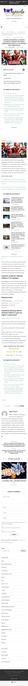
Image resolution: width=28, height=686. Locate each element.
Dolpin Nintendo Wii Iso (6, 574)
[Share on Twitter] (18, 406)
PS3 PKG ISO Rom (5, 616)
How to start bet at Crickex (10, 93)
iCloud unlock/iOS (5, 596)
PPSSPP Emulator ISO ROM (7, 606)
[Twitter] (14, 21)
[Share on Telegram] (21, 406)
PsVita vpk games (5, 619)
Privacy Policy (4, 648)
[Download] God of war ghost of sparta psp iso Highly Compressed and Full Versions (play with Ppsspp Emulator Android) (13, 181)
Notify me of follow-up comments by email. (10, 527)
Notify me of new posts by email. (8, 531)
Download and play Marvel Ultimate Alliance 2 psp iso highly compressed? (12, 82)
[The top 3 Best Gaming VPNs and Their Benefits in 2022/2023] (6, 217)
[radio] (7, 352)
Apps (2, 560)
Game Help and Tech (5, 661)
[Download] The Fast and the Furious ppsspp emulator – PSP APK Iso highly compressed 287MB (13, 110)
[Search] (26, 27)
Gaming (3, 590)
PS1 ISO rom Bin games (6, 610)
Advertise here (9, 141)
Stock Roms (4, 636)
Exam (2, 580)
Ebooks (3, 577)
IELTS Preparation (5, 600)
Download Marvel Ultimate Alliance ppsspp (10, 318)
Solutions (3, 632)
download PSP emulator (18, 301)
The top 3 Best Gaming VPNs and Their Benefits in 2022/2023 (18, 216)
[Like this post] (15, 406)
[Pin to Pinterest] (19, 406)
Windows (3, 642)
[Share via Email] (23, 406)
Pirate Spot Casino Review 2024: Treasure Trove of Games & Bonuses (18, 246)
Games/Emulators (10, 32)
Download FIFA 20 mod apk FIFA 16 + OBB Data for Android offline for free (18, 208)
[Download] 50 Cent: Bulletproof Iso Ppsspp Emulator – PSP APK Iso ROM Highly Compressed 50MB (17, 225)
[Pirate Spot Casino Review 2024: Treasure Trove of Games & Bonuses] (6, 247)
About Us (3, 658)
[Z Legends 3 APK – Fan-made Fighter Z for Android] (14, 470)
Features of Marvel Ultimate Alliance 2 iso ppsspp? (13, 74)
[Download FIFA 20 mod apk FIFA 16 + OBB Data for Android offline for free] (6, 209)
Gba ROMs (3, 593)
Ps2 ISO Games (4, 613)
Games (3, 400)
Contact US (3, 651)
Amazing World (4, 557)
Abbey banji (11, 47)
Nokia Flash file (4, 603)
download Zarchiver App (14, 303)
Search (3, 548)
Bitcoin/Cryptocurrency (6, 564)
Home (2, 32)
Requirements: (7, 78)
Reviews (3, 623)
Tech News (3, 639)
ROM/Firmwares (5, 626)
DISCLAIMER (4, 655)
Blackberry (3, 567)
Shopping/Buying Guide (6, 629)
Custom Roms (4, 570)
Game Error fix (4, 583)
